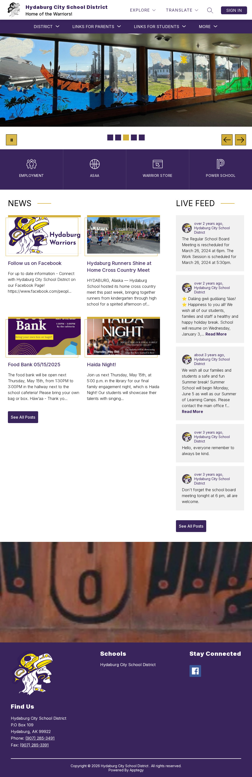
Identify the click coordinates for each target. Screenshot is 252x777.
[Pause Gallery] (11, 139)
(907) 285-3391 (34, 745)
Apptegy (137, 770)
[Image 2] (118, 137)
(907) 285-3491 (40, 738)
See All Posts (23, 417)
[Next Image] (240, 139)
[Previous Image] (227, 139)
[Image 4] (134, 137)
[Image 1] (110, 137)
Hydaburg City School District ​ (128, 664)
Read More (216, 334)
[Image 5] (142, 137)
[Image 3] (126, 137)
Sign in (234, 10)
